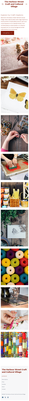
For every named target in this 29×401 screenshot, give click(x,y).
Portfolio (4, 384)
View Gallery (6, 33)
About (3, 386)
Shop (3, 381)
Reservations (5, 379)
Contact (4, 389)
